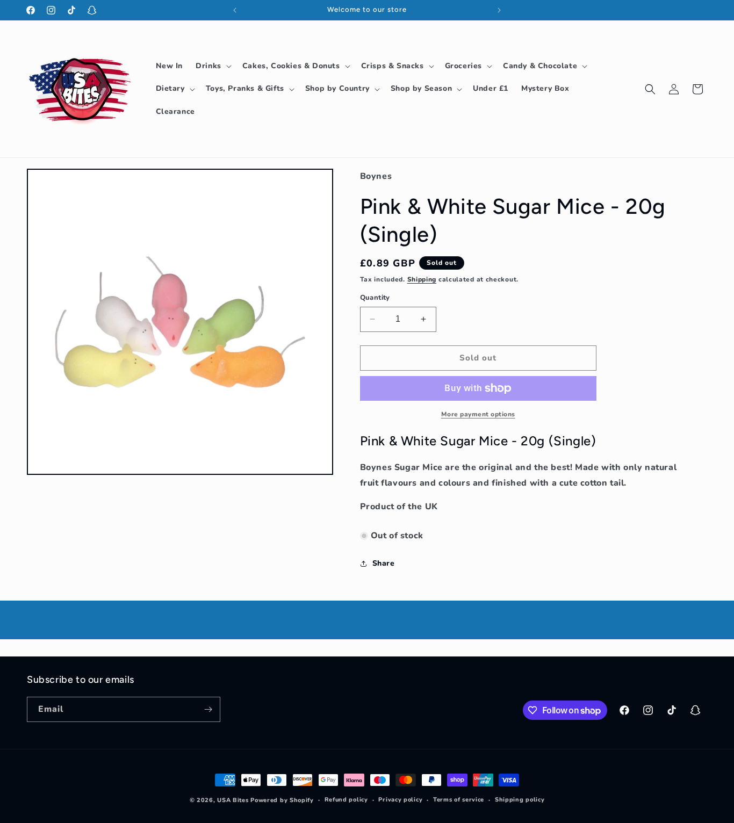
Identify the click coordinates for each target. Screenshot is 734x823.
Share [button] (383, 563)
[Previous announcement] (235, 10)
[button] (212, 66)
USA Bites (232, 800)
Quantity (375, 297)
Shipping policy (520, 800)
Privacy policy (400, 800)
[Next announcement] (499, 10)
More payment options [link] (478, 414)
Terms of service (458, 800)
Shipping (422, 279)
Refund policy (346, 800)
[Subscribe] (208, 709)
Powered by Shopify (282, 800)
